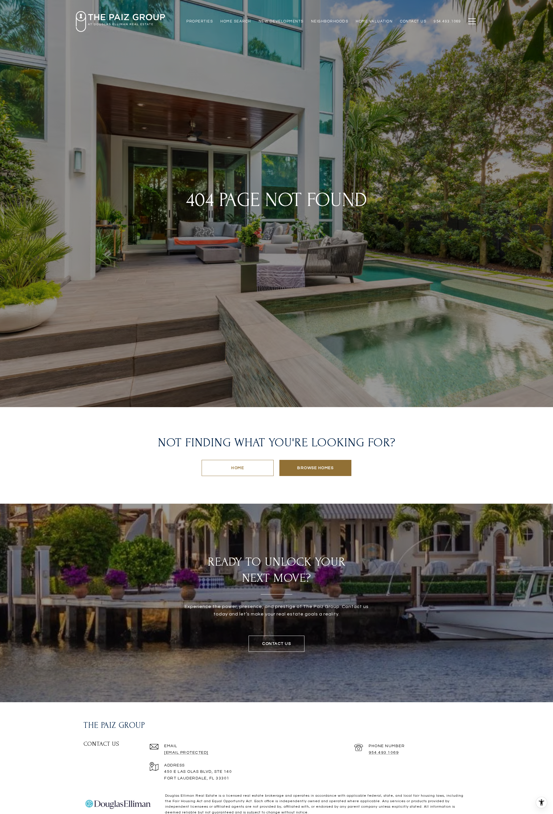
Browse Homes (315, 468)
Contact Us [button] (276, 644)
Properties (199, 21)
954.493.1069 (384, 753)
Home (237, 468)
